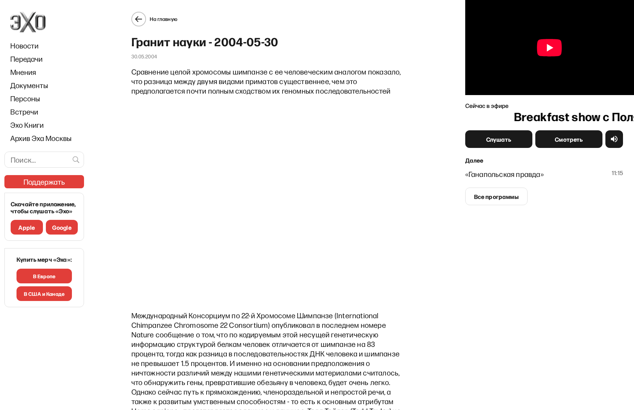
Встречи (24, 111)
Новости (24, 45)
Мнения (23, 72)
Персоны (25, 98)
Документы (29, 85)
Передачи (26, 59)
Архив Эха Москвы (41, 138)
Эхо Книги (27, 125)
